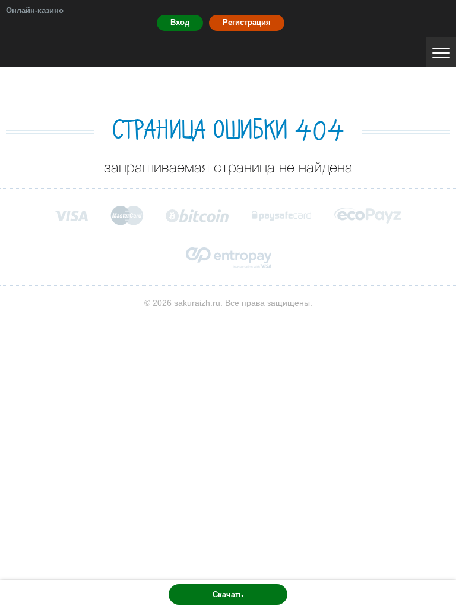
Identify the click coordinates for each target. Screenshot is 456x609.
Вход (179, 22)
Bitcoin (198, 215)
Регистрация (247, 22)
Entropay (228, 258)
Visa (71, 215)
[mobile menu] (441, 52)
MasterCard (126, 215)
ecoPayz (368, 216)
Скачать (228, 594)
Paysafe (282, 216)
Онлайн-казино (35, 10)
